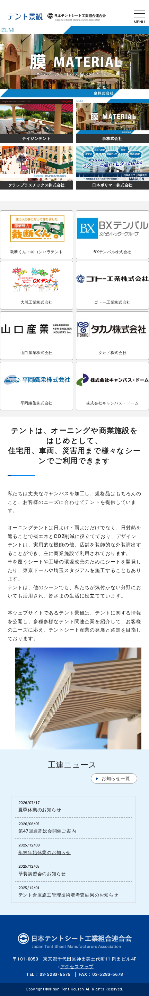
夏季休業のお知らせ (39, 809)
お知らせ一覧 (116, 778)
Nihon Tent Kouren (66, 989)
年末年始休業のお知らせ (44, 852)
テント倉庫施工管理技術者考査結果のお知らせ (68, 895)
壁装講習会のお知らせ (42, 873)
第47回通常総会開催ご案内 (47, 831)
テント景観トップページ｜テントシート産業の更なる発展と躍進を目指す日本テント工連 (57, 16)
